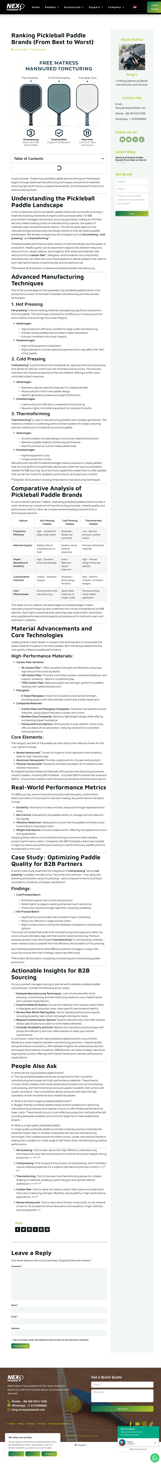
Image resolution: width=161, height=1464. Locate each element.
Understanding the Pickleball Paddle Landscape (45, 172)
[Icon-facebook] (17, 1268)
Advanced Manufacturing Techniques (39, 177)
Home (36, 7)
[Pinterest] (47, 1268)
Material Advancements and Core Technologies (44, 187)
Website (15, 1367)
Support (94, 7)
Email (14, 1356)
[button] (103, 158)
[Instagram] (135, 139)
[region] (32, 1446)
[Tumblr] (35, 1268)
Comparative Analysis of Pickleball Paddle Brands (45, 182)
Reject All (33, 1454)
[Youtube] (129, 139)
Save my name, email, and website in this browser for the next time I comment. (51, 1379)
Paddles (50, 7)
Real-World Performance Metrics (36, 192)
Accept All (49, 1454)
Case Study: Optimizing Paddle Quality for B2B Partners (49, 197)
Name (14, 1344)
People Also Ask (26, 207)
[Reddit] (41, 1268)
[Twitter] (23, 1268)
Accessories (72, 7)
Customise (16, 1454)
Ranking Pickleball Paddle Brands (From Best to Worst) (48, 167)
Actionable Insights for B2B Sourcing (38, 202)
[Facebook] (122, 139)
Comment (16, 1305)
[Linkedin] (29, 1268)
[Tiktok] (142, 139)
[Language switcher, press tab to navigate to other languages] (138, 7)
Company (114, 7)
